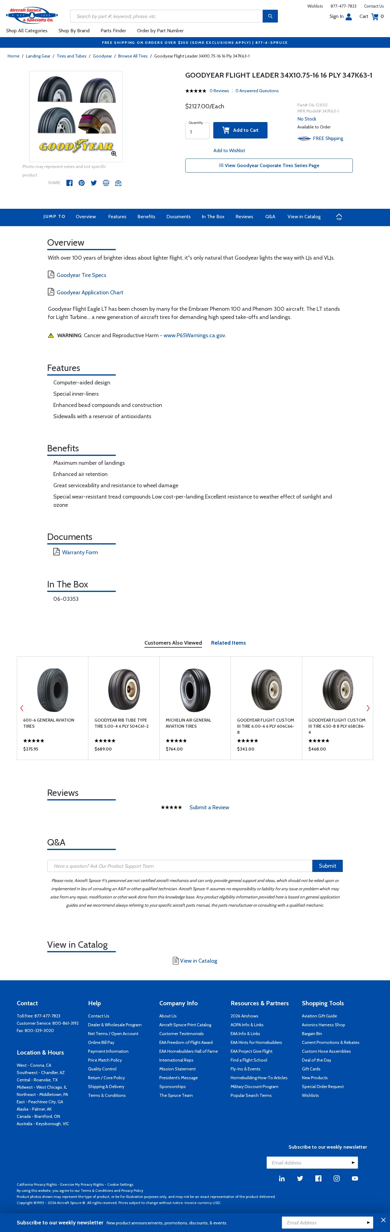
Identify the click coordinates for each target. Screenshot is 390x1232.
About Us (168, 1016)
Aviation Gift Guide (319, 1016)
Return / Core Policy (106, 1077)
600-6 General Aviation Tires (48, 723)
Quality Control (102, 1069)
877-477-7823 (343, 6)
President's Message (178, 1077)
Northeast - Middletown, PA (42, 1094)
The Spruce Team (176, 1095)
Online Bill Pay (101, 1042)
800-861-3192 (65, 1023)
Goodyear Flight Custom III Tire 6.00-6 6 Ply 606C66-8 (265, 726)
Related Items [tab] (228, 642)
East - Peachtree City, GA (40, 1101)
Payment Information (108, 1051)
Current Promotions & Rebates (331, 1042)
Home (14, 56)
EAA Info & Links (245, 1033)
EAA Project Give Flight (251, 1051)
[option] (76, 117)
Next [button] (368, 708)
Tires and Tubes (72, 56)
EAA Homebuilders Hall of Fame (188, 1051)
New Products (315, 1077)
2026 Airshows (244, 1016)
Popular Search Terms (251, 1095)
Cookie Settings (120, 1184)
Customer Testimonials (181, 1033)
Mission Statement (177, 1069)
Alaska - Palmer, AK (34, 1109)
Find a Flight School (249, 1060)
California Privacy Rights (37, 1184)
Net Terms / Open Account (113, 1033)
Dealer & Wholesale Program (115, 1024)
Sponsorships (172, 1086)
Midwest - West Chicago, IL (42, 1087)
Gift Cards (311, 1069)
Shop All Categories (27, 30)
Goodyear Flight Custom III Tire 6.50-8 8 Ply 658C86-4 (337, 726)
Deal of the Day (316, 1060)
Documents (178, 216)
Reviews (244, 216)
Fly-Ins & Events (246, 1069)
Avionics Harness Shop (323, 1024)
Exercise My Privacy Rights (82, 1184)
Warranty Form (80, 552)
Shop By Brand (74, 30)
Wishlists (315, 6)
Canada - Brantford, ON (38, 1116)
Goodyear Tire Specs (81, 275)
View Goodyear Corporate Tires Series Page (271, 165)
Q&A (270, 216)
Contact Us (374, 6)
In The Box (213, 216)
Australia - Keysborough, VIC (43, 1123)
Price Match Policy (105, 1060)
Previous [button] (22, 708)
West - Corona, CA (34, 1065)
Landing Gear (38, 56)
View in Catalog (304, 216)
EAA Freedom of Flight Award (186, 1042)
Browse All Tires (133, 56)
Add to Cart (244, 130)
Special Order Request (323, 1086)
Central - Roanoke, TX (37, 1080)
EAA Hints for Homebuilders (256, 1042)
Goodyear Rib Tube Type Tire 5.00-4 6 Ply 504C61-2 (121, 723)
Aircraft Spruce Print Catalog (185, 1024)
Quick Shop (52, 750)
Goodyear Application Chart (90, 292)
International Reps (176, 1060)
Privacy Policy (132, 1190)
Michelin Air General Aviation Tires (188, 723)
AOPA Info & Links (247, 1024)
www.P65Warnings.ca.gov (194, 335)
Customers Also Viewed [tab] (173, 642)
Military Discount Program (254, 1086)
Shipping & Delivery (106, 1086)
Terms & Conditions (107, 1095)
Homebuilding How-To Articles (259, 1077)
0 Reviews (219, 91)
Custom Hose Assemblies (326, 1051)
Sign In (337, 16)
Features (117, 216)
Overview (86, 216)
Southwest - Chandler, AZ (41, 1072)
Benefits (146, 216)
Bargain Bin (312, 1033)
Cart (372, 16)
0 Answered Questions (257, 91)
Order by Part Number (160, 30)
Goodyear (102, 56)
